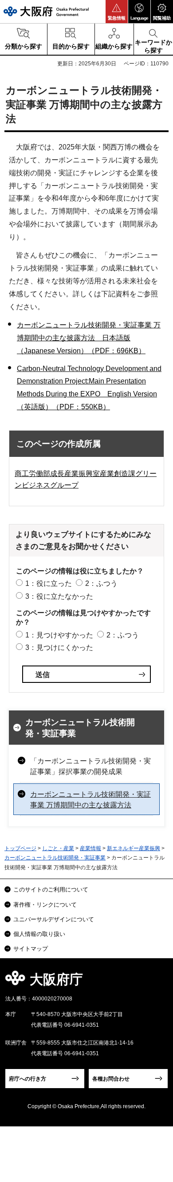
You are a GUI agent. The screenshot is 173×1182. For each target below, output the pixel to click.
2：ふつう (101, 583)
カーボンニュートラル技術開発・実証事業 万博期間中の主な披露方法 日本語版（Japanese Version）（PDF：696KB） (89, 338)
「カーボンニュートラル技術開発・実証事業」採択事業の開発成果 (90, 766)
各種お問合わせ (111, 1079)
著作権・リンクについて (45, 904)
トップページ (20, 848)
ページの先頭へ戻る (155, 982)
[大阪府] (46, 11)
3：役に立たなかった (59, 596)
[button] (117, 11)
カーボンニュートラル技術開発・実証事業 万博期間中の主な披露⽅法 (90, 800)
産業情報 (90, 848)
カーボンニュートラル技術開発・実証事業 (80, 728)
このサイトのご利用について (50, 889)
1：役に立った (48, 583)
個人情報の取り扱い (39, 934)
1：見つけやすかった (59, 635)
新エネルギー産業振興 (133, 848)
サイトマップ (30, 948)
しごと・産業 (58, 848)
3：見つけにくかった (59, 647)
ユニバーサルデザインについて (53, 919)
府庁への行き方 (27, 1079)
